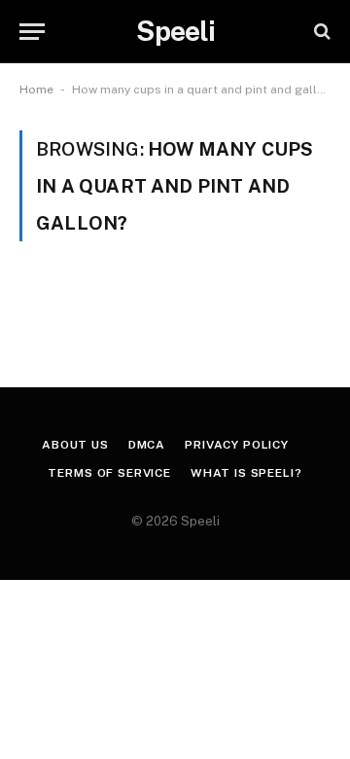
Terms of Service (109, 473)
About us (75, 445)
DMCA (146, 445)
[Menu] (32, 32)
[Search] (320, 32)
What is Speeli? (246, 473)
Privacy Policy (237, 445)
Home (36, 89)
